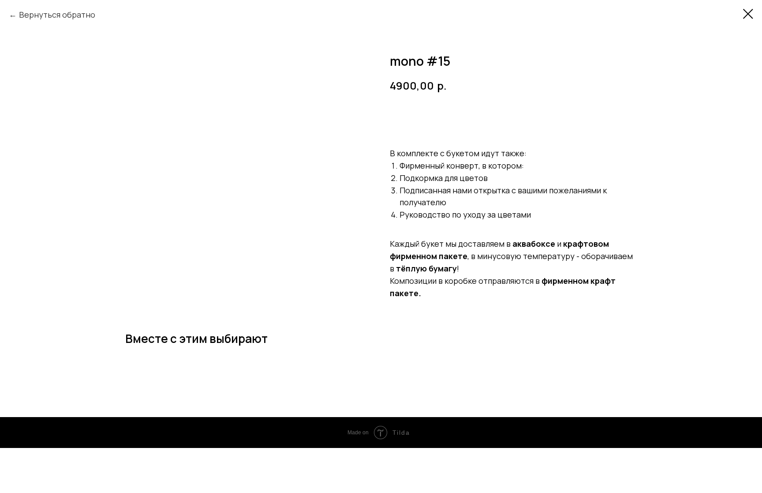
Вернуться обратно (57, 14)
